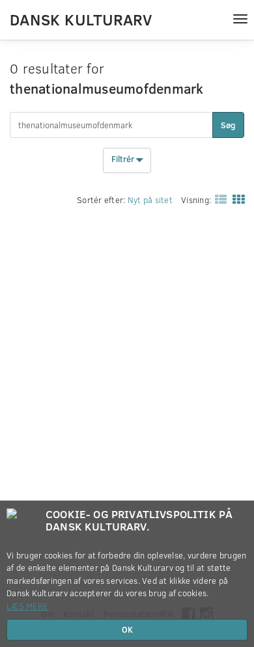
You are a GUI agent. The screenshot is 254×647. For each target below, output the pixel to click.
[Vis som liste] (218, 199)
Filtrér (123, 159)
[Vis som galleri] (235, 199)
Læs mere (27, 606)
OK (127, 629)
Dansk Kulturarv (81, 18)
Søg (228, 125)
